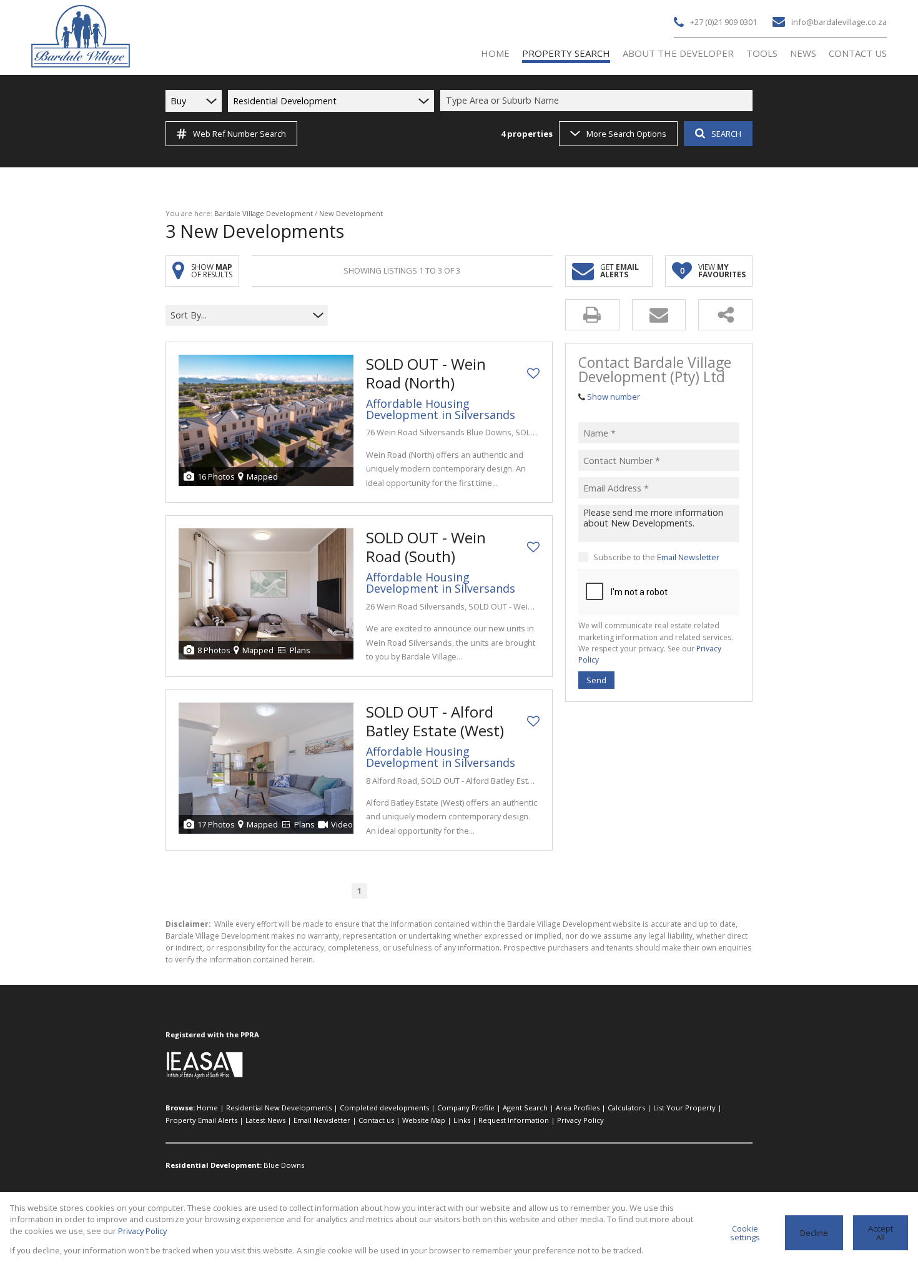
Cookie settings (745, 1233)
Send (596, 679)
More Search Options (626, 133)
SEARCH (726, 133)
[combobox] (598, 101)
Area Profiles (578, 1107)
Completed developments (384, 1107)
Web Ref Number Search (239, 133)
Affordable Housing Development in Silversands (440, 409)
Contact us (376, 1120)
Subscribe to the (656, 556)
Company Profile (466, 1107)
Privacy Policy (580, 1120)
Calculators (626, 1107)
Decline (814, 1232)
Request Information (513, 1120)
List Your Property (684, 1107)
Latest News (265, 1120)
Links (461, 1120)
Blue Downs (284, 1165)
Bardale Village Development (263, 213)
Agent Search (525, 1107)
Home (207, 1107)
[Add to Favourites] (533, 373)
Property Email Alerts (201, 1120)
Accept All (880, 1233)
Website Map (423, 1120)
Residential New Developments (279, 1107)
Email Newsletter (688, 556)
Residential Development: (213, 1165)
